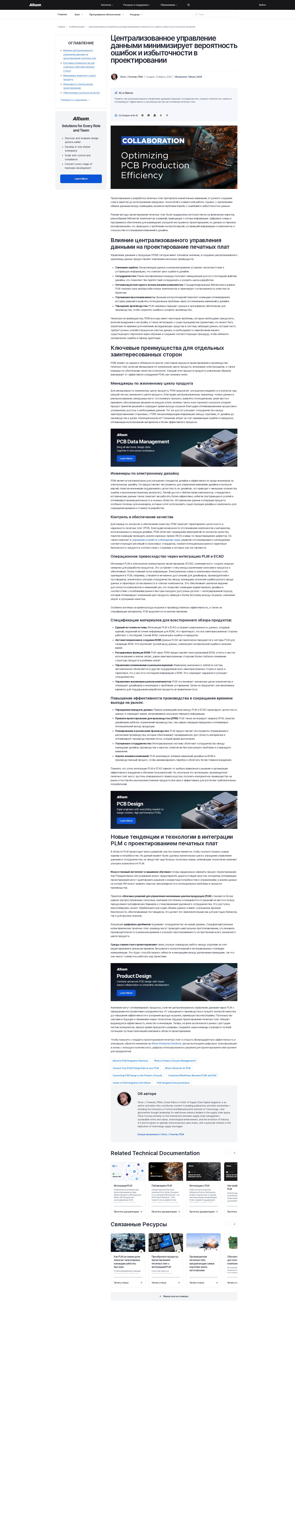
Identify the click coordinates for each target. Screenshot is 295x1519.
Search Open (188, 5)
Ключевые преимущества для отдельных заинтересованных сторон (79, 67)
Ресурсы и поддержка (135, 5)
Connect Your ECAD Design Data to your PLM (136, 1068)
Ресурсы (135, 14)
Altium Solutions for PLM (178, 1068)
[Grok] (167, 115)
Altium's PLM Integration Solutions (130, 1060)
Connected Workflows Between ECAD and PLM (192, 1075)
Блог (77, 14)
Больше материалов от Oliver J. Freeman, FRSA (161, 1134)
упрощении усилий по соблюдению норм (156, 539)
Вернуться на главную (176, 1296)
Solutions (106, 5)
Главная (62, 14)
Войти (262, 5)
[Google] (160, 115)
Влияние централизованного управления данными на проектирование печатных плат (79, 54)
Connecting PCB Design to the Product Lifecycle (137, 1075)
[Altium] (35, 5)
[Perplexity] (148, 115)
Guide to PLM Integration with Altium (132, 1082)
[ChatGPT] (142, 115)
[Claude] (154, 115)
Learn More (126, 458)
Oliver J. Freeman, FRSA (131, 76)
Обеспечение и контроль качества (81, 92)
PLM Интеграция (76, 27)
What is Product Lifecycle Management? (175, 1060)
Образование (168, 5)
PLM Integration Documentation (173, 1082)
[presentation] (234, 1153)
